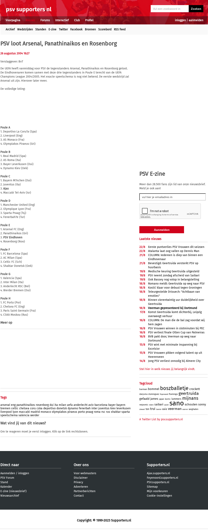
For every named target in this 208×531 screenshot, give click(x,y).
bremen (5, 408)
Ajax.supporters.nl (158, 473)
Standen (40, 29)
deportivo (49, 408)
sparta (125, 412)
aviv (91, 405)
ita (56, 405)
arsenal (5, 405)
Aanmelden (7, 473)
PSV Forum (7, 478)
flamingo (173, 394)
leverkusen (123, 408)
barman (143, 389)
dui (52, 405)
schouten (191, 404)
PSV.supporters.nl (158, 482)
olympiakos (59, 412)
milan (62, 405)
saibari (158, 404)
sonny (202, 404)
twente (158, 409)
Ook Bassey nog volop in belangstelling (173, 279)
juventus (103, 408)
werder (34, 415)
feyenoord (164, 394)
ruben (151, 405)
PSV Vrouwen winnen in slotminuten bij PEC (176, 328)
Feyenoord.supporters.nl (162, 478)
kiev (113, 408)
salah (166, 405)
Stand (4, 482)
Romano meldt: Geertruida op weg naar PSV (176, 283)
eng (13, 405)
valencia (23, 415)
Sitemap (152, 486)
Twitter (63, 29)
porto (81, 412)
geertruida (189, 393)
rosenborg (42, 405)
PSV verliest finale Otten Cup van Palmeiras (176, 332)
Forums (45, 20)
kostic (168, 399)
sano (176, 403)
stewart (142, 409)
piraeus (72, 412)
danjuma (143, 394)
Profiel (89, 20)
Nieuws (30, 20)
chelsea (24, 408)
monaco (46, 412)
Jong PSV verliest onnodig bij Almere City (174, 361)
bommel (153, 389)
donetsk (61, 408)
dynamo (73, 408)
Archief (10, 29)
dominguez (153, 394)
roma (97, 412)
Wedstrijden (25, 29)
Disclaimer (81, 478)
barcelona (100, 405)
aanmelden (196, 20)
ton (147, 409)
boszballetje (174, 388)
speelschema (9, 415)
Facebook (76, 29)
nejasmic (143, 404)
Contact (79, 495)
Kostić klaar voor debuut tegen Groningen (175, 287)
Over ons (81, 465)
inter (94, 408)
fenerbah (85, 408)
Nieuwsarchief (9, 495)
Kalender (6, 486)
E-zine (52, 29)
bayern (120, 405)
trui (152, 409)
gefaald (144, 399)
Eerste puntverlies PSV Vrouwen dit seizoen (176, 247)
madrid (35, 412)
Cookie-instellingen (159, 495)
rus (108, 412)
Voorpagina (13, 20)
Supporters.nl (158, 465)
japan (161, 399)
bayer (112, 405)
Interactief (62, 20)
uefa (70, 405)
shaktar (116, 412)
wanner (185, 409)
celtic (14, 408)
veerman (175, 409)
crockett (194, 389)
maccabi (24, 412)
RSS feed (120, 29)
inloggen (180, 20)
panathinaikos (25, 405)
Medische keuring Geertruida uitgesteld (173, 271)
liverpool (6, 412)
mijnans (190, 398)
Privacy (78, 482)
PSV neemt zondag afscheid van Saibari (173, 275)
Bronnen (90, 29)
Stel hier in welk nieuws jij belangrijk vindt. (167, 369)
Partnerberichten (84, 491)
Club (77, 20)
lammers (176, 398)
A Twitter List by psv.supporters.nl (161, 419)
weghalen (193, 409)
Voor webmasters (85, 473)
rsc (103, 412)
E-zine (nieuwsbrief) (13, 491)
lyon (15, 412)
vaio (164, 409)
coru (33, 408)
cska (39, 408)
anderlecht (81, 405)
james (154, 399)
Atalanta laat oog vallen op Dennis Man (173, 251)
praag (89, 412)
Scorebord (105, 29)
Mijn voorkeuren (157, 491)
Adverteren (81, 486)
